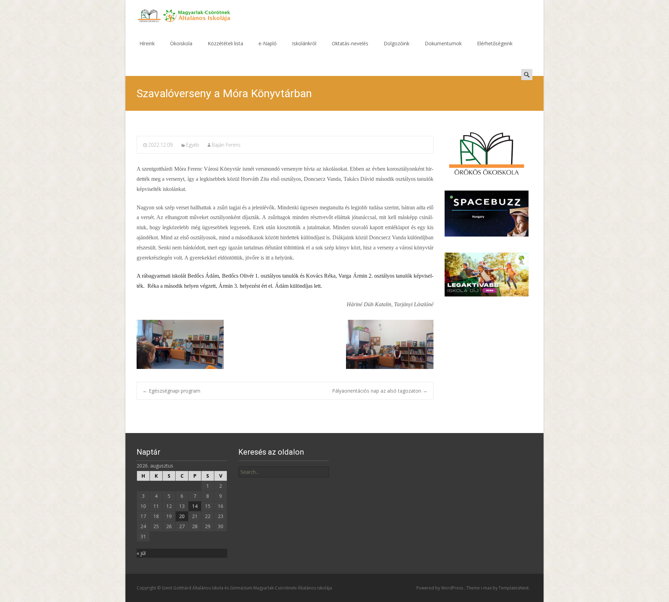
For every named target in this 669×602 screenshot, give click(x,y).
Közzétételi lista (225, 43)
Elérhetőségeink (495, 43)
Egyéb (192, 144)
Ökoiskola (181, 43)
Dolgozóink (396, 43)
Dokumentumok (443, 43)
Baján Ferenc (226, 144)
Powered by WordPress (440, 588)
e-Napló (268, 43)
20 (182, 516)
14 (195, 506)
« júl (141, 553)
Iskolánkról (304, 43)
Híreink (147, 43)
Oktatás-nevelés (350, 43)
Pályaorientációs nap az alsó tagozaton (380, 390)
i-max (487, 588)
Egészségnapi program (171, 390)
